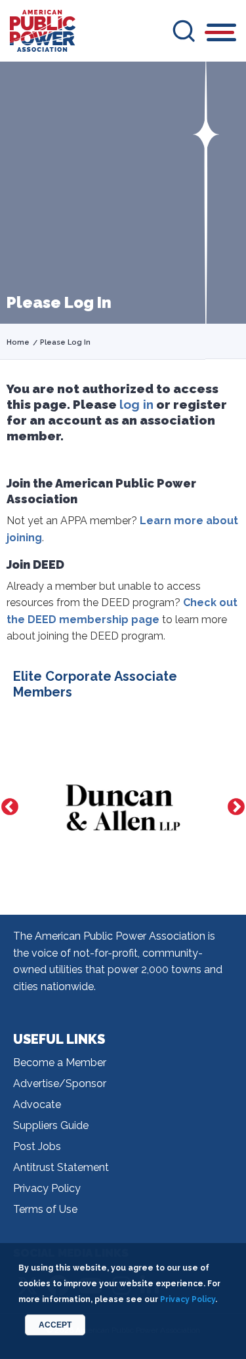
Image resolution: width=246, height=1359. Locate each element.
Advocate (37, 1104)
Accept (55, 1325)
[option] (102, 807)
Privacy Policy (47, 1188)
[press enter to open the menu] (221, 34)
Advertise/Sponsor (59, 1083)
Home (18, 342)
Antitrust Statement (61, 1167)
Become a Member (59, 1062)
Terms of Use (45, 1209)
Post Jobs (37, 1146)
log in (136, 404)
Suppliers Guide (51, 1125)
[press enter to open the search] (184, 31)
